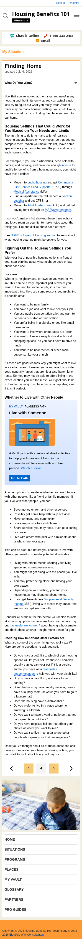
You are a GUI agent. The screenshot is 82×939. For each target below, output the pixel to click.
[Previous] (11, 768)
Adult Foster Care (39, 205)
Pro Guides (15, 909)
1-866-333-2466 (61, 35)
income (66, 165)
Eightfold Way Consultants (25, 934)
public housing (37, 182)
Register (74, 3)
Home (10, 839)
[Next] (71, 768)
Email (45, 40)
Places (11, 869)
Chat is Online (27, 35)
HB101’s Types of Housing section (33, 235)
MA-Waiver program (58, 209)
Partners (14, 899)
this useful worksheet (24, 625)
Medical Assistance (26, 191)
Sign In (60, 3)
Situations (15, 849)
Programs (15, 859)
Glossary (14, 889)
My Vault (13, 879)
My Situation (13, 52)
